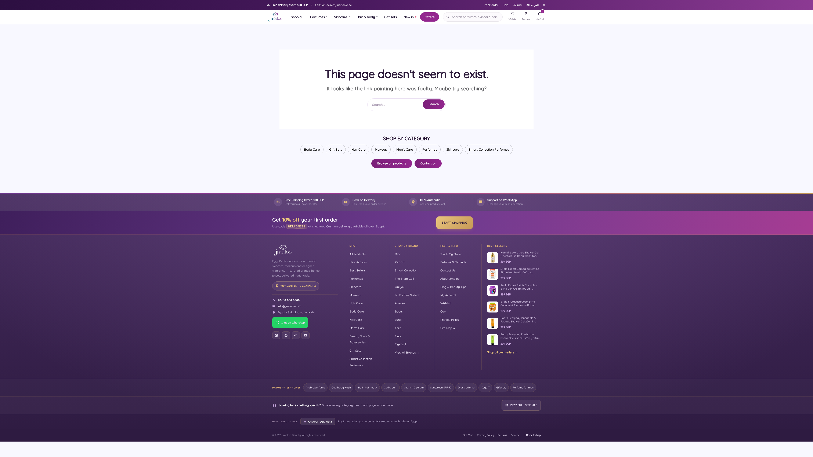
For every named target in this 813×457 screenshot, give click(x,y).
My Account (448, 295)
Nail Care (356, 319)
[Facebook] (286, 335)
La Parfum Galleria (407, 295)
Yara (398, 328)
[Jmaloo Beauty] (275, 17)
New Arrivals (358, 262)
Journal (517, 5)
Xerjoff (400, 262)
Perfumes (318, 17)
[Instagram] (276, 335)
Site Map (468, 435)
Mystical (400, 344)
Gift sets (390, 17)
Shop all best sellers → (502, 352)
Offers (429, 17)
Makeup (381, 149)
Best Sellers (358, 270)
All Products (358, 254)
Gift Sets (335, 149)
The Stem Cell (404, 278)
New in (409, 17)
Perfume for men (523, 387)
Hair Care (358, 149)
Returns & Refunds (453, 262)
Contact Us (447, 270)
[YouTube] (305, 335)
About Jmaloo (449, 278)
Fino (398, 336)
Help (505, 5)
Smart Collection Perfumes (489, 149)
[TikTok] (296, 335)
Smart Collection (406, 270)
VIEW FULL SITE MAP (523, 405)
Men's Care (357, 328)
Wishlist (445, 303)
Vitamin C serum (414, 387)
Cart (443, 311)
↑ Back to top (532, 435)
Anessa (400, 303)
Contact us (428, 163)
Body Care (312, 149)
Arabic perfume (315, 387)
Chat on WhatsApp (293, 322)
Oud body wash (341, 387)
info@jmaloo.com (289, 306)
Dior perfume (466, 387)
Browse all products (391, 163)
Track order (490, 5)
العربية (533, 5)
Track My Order (451, 254)
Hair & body (367, 17)
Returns (502, 435)
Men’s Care (404, 149)
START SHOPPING (454, 222)
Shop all (297, 17)
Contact (516, 435)
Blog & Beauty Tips (453, 287)
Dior (398, 254)
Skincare (342, 17)
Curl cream (390, 387)
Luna (398, 319)
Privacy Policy (449, 319)
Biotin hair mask (367, 387)
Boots (399, 311)
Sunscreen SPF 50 (440, 387)
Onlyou (400, 287)
